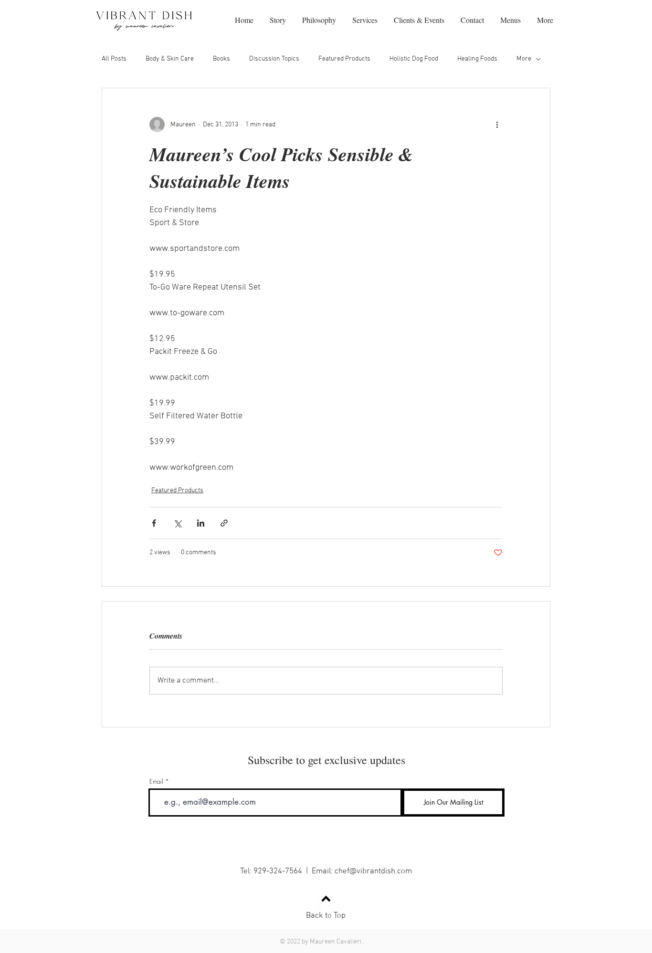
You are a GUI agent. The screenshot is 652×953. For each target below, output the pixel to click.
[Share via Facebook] (153, 523)
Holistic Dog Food (413, 59)
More (523, 59)
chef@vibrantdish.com (373, 871)
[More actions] (497, 124)
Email (156, 781)
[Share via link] (224, 523)
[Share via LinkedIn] (200, 523)
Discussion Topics (274, 59)
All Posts (114, 59)
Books (221, 59)
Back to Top (326, 916)
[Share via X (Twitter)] (177, 523)
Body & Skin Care (170, 59)
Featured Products (344, 59)
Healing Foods (477, 59)
